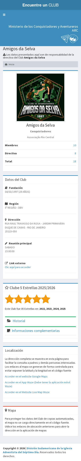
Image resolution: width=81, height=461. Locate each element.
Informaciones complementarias (36, 330)
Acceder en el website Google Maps (26, 376)
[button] (4, 15)
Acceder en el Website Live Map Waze (27, 392)
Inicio (11, 64)
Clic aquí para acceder (18, 267)
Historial (19, 321)
